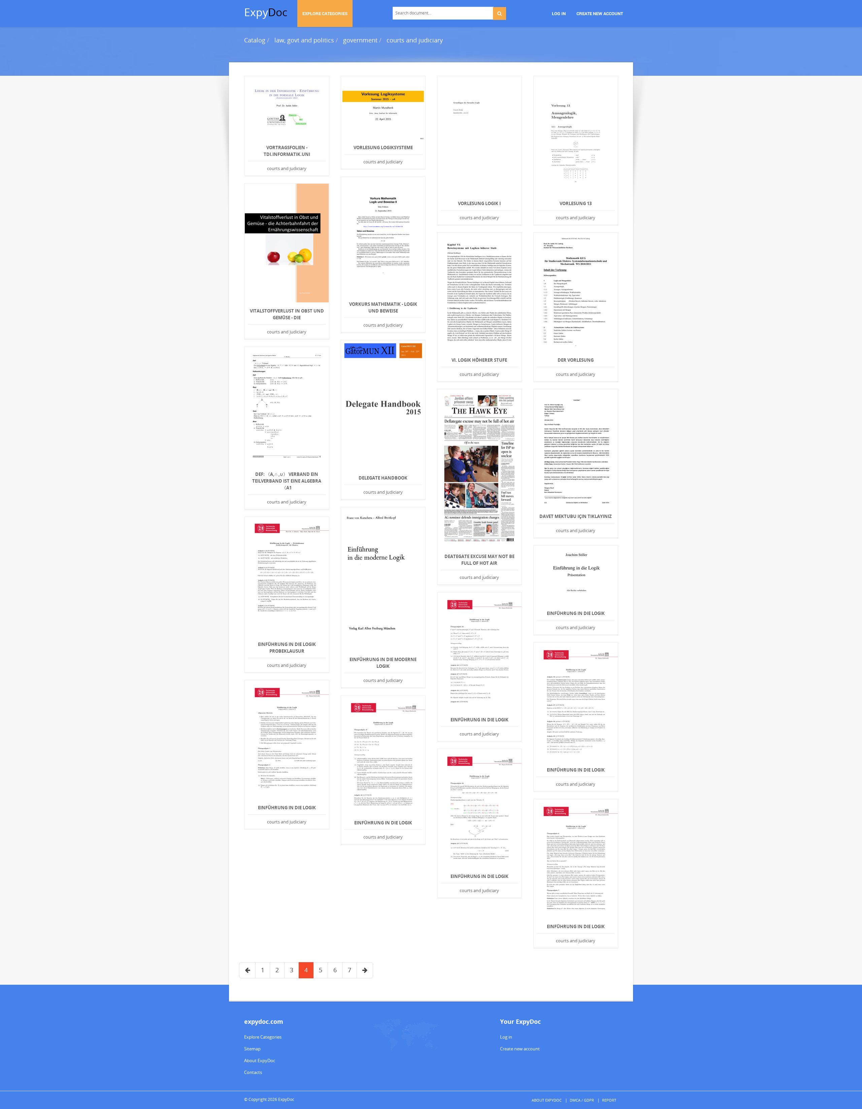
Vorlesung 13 (576, 203)
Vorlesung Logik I (479, 203)
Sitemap (252, 1049)
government (360, 40)
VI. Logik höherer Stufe (479, 360)
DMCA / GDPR (582, 1100)
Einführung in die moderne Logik (383, 662)
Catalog (254, 40)
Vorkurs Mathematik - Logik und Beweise (383, 307)
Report (609, 1100)
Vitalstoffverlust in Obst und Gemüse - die (287, 314)
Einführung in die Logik (576, 613)
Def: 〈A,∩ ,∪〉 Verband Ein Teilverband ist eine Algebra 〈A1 (286, 481)
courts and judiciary (415, 40)
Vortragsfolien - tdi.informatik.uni (287, 150)
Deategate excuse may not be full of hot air (479, 559)
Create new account (520, 1049)
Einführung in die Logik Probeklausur (287, 647)
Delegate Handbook (383, 478)
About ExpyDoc (259, 1060)
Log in (506, 1037)
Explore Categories (262, 1037)
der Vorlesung (576, 360)
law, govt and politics (304, 40)
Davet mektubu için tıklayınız (575, 516)
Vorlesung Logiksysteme (383, 147)
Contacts (253, 1072)
